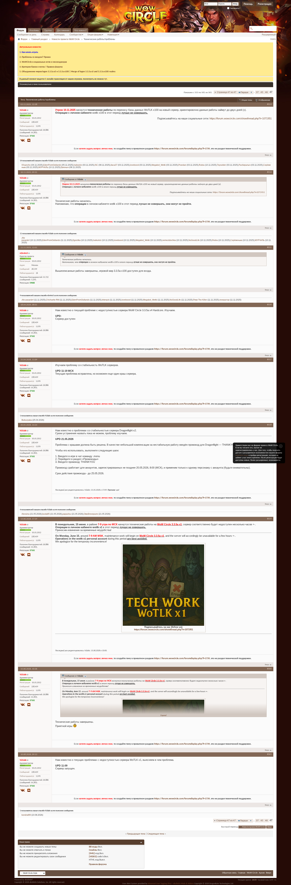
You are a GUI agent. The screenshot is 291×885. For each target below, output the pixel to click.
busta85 (46, 514)
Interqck (105, 300)
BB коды (93, 847)
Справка (45, 35)
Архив (262, 873)
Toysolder (221, 165)
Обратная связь (229, 873)
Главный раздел (39, 39)
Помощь (248, 4)
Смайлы (93, 850)
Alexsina (25, 514)
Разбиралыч (245, 165)
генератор (224, 300)
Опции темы (246, 100)
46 (266, 92)
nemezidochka (169, 240)
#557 (269, 359)
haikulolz (78, 165)
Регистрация (264, 4)
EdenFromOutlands (52, 165)
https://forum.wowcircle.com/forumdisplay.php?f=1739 (182, 148)
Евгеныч (65, 167)
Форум (20, 30)
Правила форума (98, 864)
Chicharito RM (52, 300)
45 (262, 92)
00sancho (26, 165)
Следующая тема (155, 834)
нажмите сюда (241, 455)
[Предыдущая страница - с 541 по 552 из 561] (251, 92)
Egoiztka (76, 240)
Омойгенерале (91, 514)
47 (271, 92)
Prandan (182, 165)
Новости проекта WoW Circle (66, 39)
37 (257, 92)
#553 (269, 104)
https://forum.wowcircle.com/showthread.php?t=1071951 (240, 118)
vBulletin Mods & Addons (183, 884)
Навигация (112, 35)
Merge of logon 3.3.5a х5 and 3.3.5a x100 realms (93, 72)
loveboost (134, 165)
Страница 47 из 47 (226, 92)
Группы (48, 30)
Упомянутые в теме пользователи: (36, 84)
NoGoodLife (194, 240)
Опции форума (94, 35)
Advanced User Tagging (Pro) (159, 884)
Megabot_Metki (159, 165)
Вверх (268, 155)
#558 (269, 425)
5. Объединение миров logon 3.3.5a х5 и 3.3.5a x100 (44, 72)
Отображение (264, 100)
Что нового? (80, 30)
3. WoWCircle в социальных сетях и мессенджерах (43, 62)
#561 (269, 754)
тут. (105, 79)
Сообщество (76, 35)
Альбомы (34, 30)
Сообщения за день (26, 35)
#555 (269, 247)
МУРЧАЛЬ (43, 167)
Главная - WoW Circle (247, 873)
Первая (244, 92)
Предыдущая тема (136, 834)
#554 (269, 172)
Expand (163, 715)
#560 (269, 669)
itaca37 (114, 165)
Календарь (59, 35)
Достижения (63, 30)
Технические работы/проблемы (41, 100)
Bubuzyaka (27, 420)
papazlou (66, 514)
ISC (96, 165)
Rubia (201, 165)
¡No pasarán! (26, 239)
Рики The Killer (200, 300)
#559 (269, 519)
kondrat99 (26, 815)
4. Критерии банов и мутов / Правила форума (41, 67)
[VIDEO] (93, 856)
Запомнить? (234, 8)
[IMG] (92, 853)
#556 (269, 305)
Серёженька (236, 240)
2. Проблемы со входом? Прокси (35, 57)
